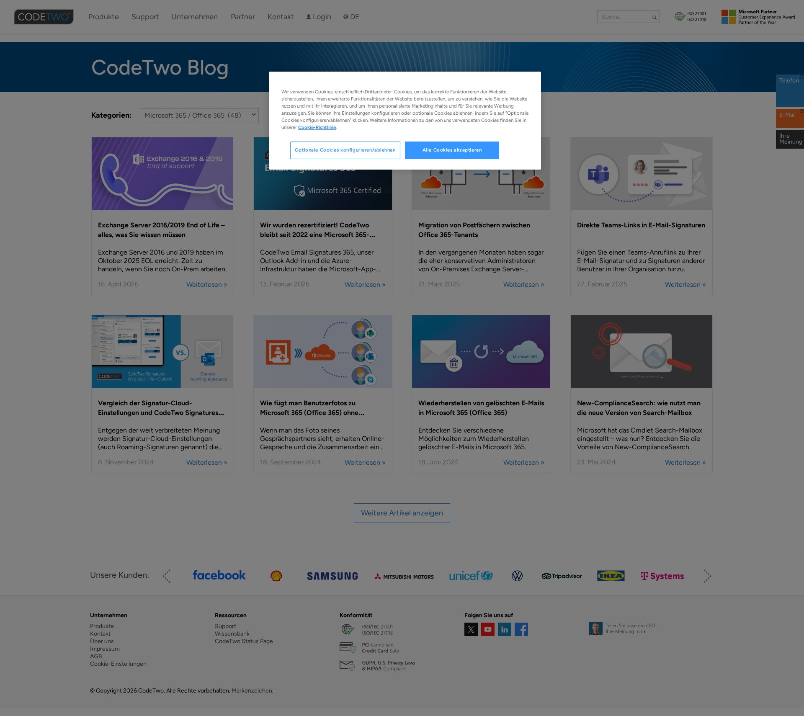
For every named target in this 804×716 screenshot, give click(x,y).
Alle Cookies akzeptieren (452, 150)
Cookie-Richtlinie (317, 127)
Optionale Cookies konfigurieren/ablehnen (345, 150)
